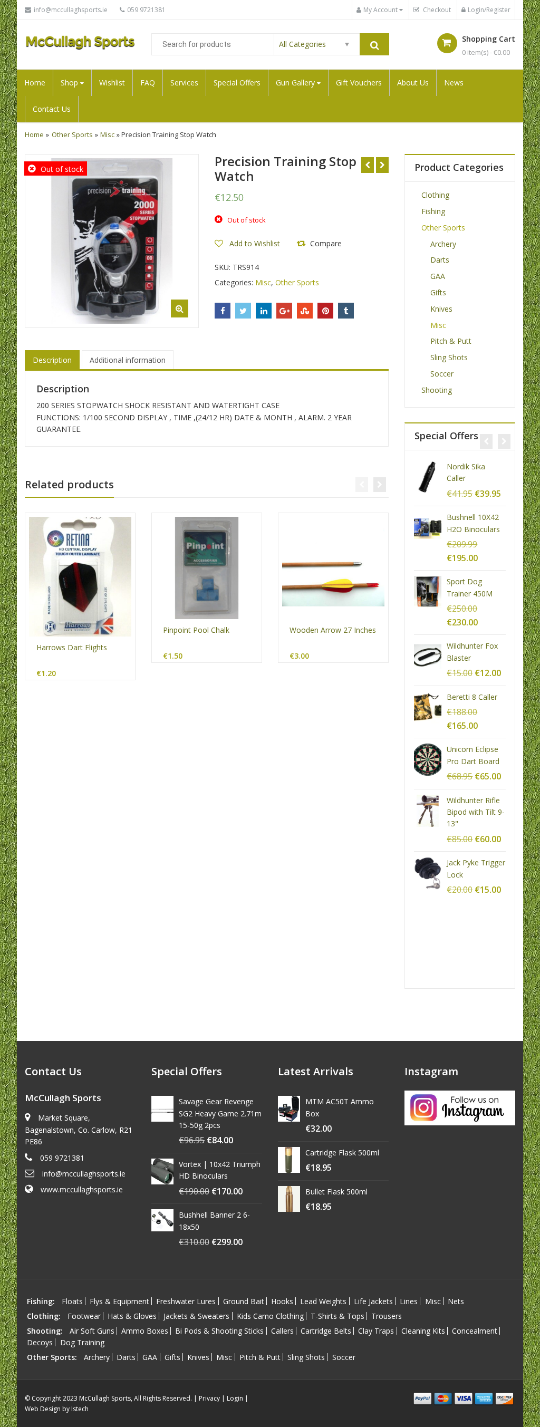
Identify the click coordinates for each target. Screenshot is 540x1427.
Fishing (433, 211)
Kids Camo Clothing (270, 1316)
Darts (439, 260)
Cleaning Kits (423, 1331)
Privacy (209, 1398)
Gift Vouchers (359, 83)
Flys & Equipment (119, 1301)
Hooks (282, 1301)
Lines (409, 1301)
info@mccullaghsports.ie (84, 1174)
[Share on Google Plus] (284, 311)
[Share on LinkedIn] (264, 311)
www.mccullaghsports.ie (82, 1189)
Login (235, 1398)
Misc (107, 134)
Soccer (442, 374)
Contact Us (52, 109)
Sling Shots (449, 357)
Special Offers (237, 83)
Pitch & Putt (450, 341)
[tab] (52, 360)
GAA (437, 276)
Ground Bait (243, 1301)
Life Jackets (373, 1301)
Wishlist (112, 83)
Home (34, 83)
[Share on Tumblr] (346, 311)
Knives (441, 309)
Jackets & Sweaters (196, 1316)
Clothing (435, 195)
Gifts (438, 292)
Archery (443, 244)
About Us (413, 83)
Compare (326, 243)
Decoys (40, 1342)
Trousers (386, 1316)
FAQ (147, 83)
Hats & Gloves (132, 1316)
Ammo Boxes (144, 1331)
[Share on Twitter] (243, 311)
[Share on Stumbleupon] (305, 311)
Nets (456, 1301)
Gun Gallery (296, 83)
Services (184, 83)
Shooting (436, 390)
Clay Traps (376, 1331)
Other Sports (72, 134)
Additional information (128, 360)
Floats (72, 1301)
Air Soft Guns (92, 1331)
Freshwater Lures (186, 1301)
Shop (70, 83)
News (454, 83)
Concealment (474, 1331)
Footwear (84, 1316)
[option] (112, 241)
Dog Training (82, 1342)
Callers (282, 1331)
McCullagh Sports (105, 1398)
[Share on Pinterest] (325, 311)
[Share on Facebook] (222, 311)
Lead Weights (323, 1301)
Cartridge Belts (326, 1331)
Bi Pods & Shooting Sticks (219, 1331)
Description (52, 360)
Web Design (43, 1408)
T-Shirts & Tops (337, 1316)
